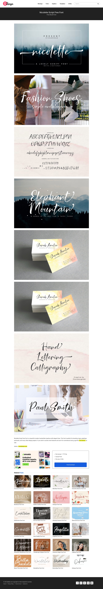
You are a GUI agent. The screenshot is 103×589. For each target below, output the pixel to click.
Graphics (54, 3)
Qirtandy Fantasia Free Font (59, 520)
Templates (62, 3)
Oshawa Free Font (76, 568)
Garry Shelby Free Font (39, 536)
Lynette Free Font (37, 488)
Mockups (40, 3)
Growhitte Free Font (19, 536)
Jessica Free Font (76, 504)
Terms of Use (18, 583)
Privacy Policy (11, 583)
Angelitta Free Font (57, 536)
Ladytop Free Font (76, 552)
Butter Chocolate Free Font (21, 568)
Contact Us (25, 583)
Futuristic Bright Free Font (59, 552)
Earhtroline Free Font (19, 520)
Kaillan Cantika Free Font (39, 504)
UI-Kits (70, 3)
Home (4, 583)
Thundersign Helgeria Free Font (41, 552)
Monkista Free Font (19, 504)
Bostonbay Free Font (58, 568)
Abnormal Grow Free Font (78, 520)
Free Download (71, 464)
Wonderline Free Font (38, 568)
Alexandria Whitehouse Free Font (22, 552)
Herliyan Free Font (57, 504)
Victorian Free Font (19, 488)
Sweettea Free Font (77, 536)
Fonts (47, 3)
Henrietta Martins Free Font (79, 488)
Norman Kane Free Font (39, 520)
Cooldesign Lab (23, 446)
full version (82, 440)
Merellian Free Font (57, 488)
